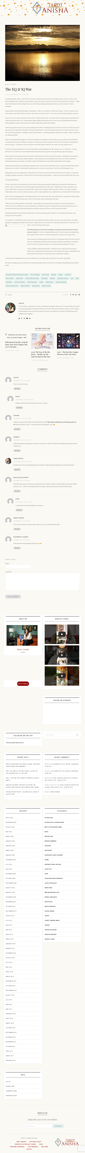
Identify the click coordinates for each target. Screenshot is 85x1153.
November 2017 (11, 901)
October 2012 (10, 1028)
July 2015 (9, 999)
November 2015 (11, 981)
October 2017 (10, 906)
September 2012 (11, 1032)
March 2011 (10, 1056)
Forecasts (19, 278)
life (72, 278)
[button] (57, 4)
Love (77, 278)
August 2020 (10, 887)
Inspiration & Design (53, 864)
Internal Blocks (62, 278)
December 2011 (11, 1037)
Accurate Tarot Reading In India (17, 274)
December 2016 (11, 953)
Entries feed (10, 1086)
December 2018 (11, 897)
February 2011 (11, 1060)
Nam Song (48, 887)
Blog (7, 84)
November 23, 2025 (42, 360)
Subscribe (58, 1126)
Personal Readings (17, 1146)
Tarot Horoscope (12, 286)
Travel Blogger (51, 929)
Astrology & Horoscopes (54, 822)
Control (68, 274)
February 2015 (11, 1014)
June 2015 (9, 1004)
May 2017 (9, 929)
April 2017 (9, 934)
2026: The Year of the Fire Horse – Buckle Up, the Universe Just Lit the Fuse (40, 354)
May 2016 (9, 967)
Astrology (49, 817)
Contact (26, 649)
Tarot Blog (49, 282)
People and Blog (51, 897)
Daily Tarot (10, 278)
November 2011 (11, 1042)
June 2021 (9, 869)
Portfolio (49, 901)
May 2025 (9, 831)
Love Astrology (51, 883)
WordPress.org (11, 1095)
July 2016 (9, 962)
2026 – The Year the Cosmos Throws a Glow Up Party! (67, 353)
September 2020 (11, 883)
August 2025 (10, 827)
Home (47, 859)
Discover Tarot (35, 1141)
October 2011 (10, 1046)
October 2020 (10, 878)
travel (47, 925)
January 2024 (10, 845)
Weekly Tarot (46, 286)
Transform (35, 286)
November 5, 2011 (16, 94)
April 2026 (9, 817)
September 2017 (11, 911)
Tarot (14, 84)
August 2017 (10, 915)
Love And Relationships (54, 878)
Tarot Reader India (52, 920)
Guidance (44, 278)
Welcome (44, 1146)
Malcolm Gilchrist (21, 477)
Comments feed (11, 1091)
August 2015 (10, 995)
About (19, 649)
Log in (8, 1081)
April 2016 (9, 971)
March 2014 (10, 1023)
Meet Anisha (55, 792)
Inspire (52, 278)
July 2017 (9, 920)
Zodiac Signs (50, 939)
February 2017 (11, 943)
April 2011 (9, 1051)
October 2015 (10, 985)
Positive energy (19, 282)
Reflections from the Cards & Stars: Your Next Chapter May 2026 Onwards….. (16, 344)
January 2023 (10, 855)
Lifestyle (48, 869)
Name (7, 563)
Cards (60, 274)
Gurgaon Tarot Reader (54, 855)
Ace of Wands (35, 274)
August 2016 (10, 957)
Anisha (26, 94)
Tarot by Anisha (61, 282)
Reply (18, 388)
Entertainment (50, 841)
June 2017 (9, 925)
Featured (48, 850)
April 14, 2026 (15, 350)
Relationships (32, 282)
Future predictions (32, 278)
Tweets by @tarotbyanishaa (15, 743)
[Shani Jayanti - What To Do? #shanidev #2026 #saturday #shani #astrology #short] (62, 634)
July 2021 (9, 864)
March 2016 (10, 976)
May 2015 (9, 1009)
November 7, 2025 (68, 358)
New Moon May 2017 (52, 892)
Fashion (48, 845)
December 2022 (11, 859)
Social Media (49, 911)
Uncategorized (50, 934)
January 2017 (10, 948)
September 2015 (11, 990)
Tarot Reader (25, 286)
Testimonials (33, 1146)
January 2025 (10, 841)
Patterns (9, 282)
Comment (8, 572)
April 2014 (9, 1018)
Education (49, 836)
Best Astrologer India (53, 827)
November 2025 (11, 822)
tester (29, 1149)
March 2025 (10, 836)
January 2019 (10, 892)
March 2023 (10, 850)
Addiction (45, 274)
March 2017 (10, 939)
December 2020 (11, 873)
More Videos (23, 684)
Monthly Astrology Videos (25, 1144)
